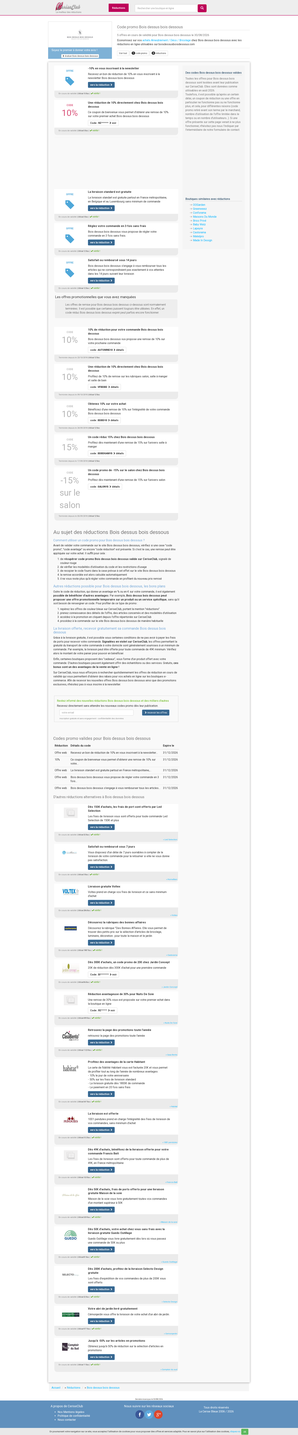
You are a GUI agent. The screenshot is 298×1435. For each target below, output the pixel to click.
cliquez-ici (235, 1431)
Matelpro (198, 236)
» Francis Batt (171, 1182)
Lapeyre (198, 228)
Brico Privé (199, 220)
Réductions (118, 8)
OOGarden (199, 204)
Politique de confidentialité (74, 1415)
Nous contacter (67, 1419)
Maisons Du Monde (205, 216)
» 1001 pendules (169, 1142)
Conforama (199, 212)
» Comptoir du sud (169, 1369)
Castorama (199, 232)
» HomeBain (171, 879)
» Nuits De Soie (170, 1023)
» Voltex (173, 915)
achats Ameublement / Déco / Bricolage (166, 40)
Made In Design (202, 240)
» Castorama (171, 955)
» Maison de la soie (168, 1222)
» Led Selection (170, 839)
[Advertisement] (116, 161)
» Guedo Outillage (169, 1262)
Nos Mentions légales (71, 1412)
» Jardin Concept (169, 987)
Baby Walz (199, 224)
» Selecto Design (169, 1302)
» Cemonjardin (170, 1334)
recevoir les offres (157, 712)
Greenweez (200, 208)
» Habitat (173, 1106)
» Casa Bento (171, 1055)
